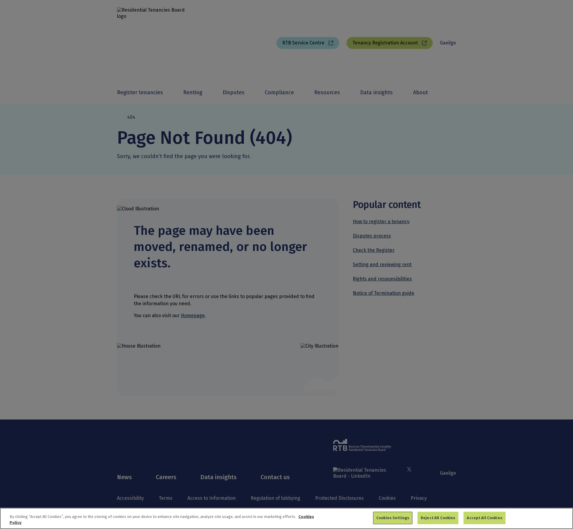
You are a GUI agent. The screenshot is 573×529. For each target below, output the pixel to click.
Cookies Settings (392, 518)
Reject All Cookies (438, 518)
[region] (286, 518)
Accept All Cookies (484, 518)
